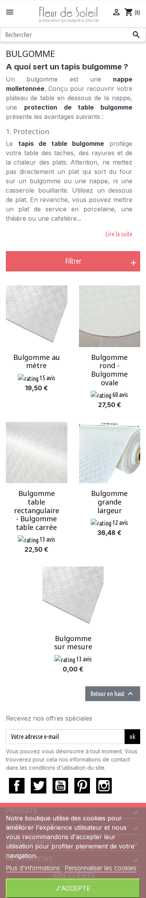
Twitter (38, 785)
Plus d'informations (34, 868)
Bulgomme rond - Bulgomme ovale (109, 369)
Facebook (17, 785)
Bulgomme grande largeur (109, 502)
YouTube (60, 785)
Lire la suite (118, 233)
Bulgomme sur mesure (73, 643)
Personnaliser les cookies (100, 868)
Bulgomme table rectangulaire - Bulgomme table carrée (36, 510)
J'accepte (73, 888)
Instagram (104, 785)
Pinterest (82, 785)
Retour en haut (112, 693)
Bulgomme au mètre (36, 361)
